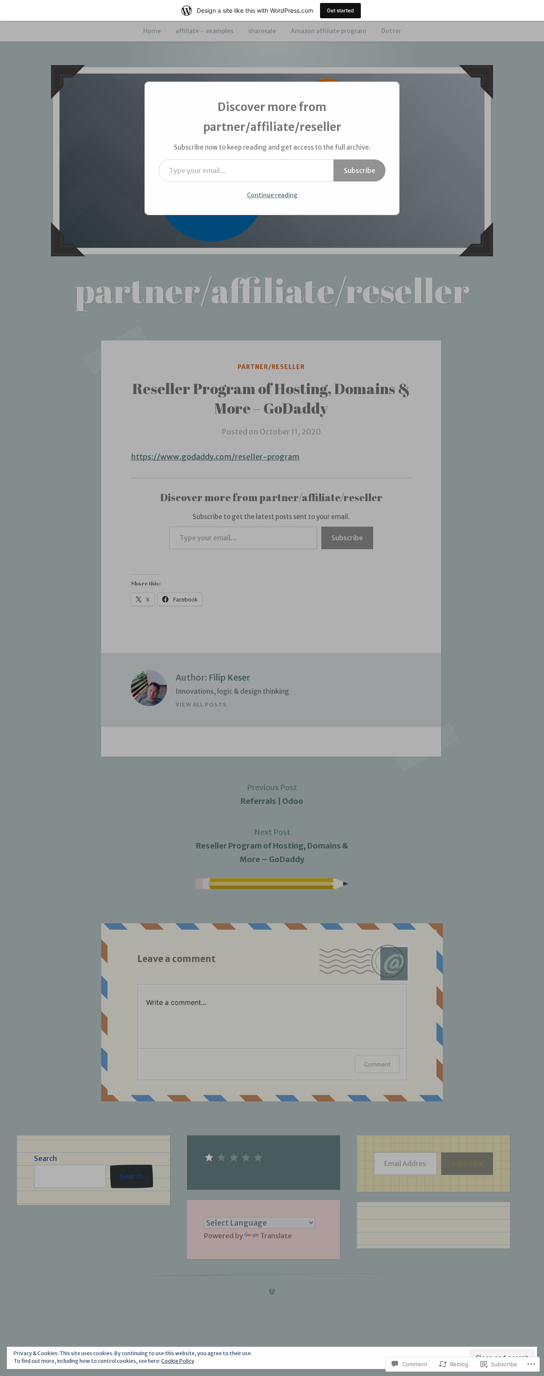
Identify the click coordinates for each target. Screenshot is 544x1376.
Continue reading (272, 195)
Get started (340, 10)
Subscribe (359, 170)
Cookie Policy (177, 1361)
